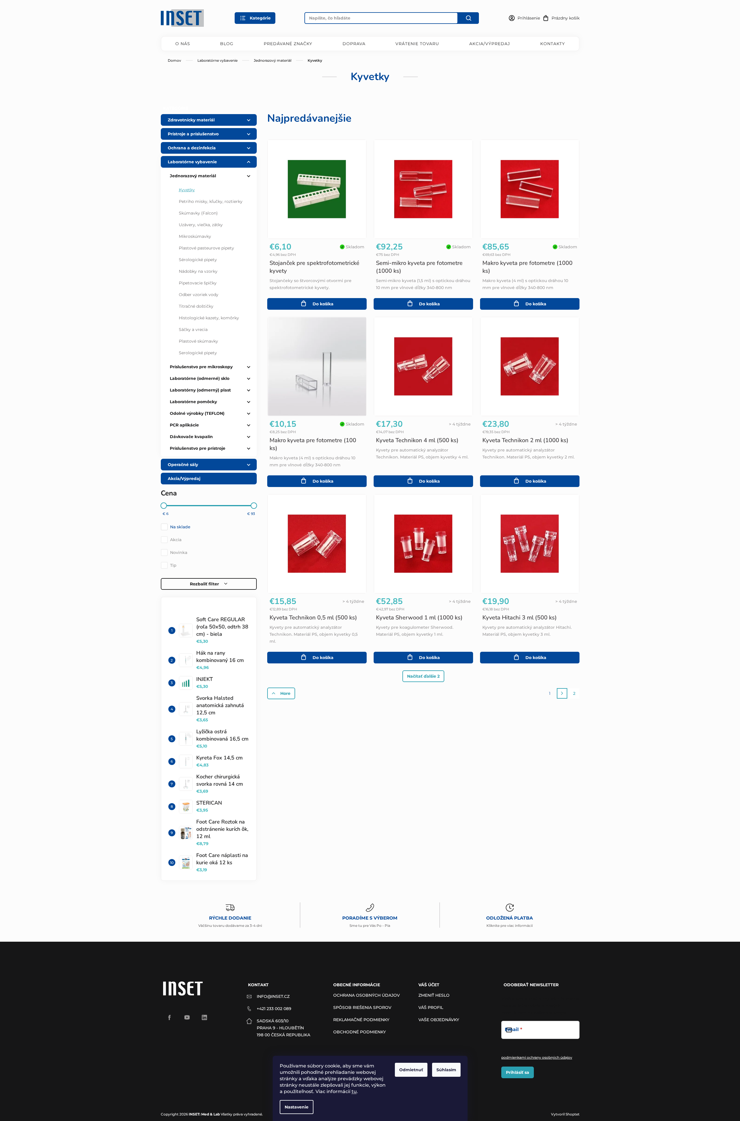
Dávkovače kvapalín (191, 436)
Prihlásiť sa (517, 1072)
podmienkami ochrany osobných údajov (536, 1057)
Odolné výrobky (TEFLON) (197, 413)
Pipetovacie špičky (198, 283)
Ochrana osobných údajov (366, 995)
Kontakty (552, 43)
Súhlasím (446, 1069)
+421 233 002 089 (274, 1008)
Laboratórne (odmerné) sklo (199, 378)
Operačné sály (183, 464)
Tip (173, 565)
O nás (182, 43)
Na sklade (180, 526)
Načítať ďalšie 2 (423, 676)
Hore (285, 693)
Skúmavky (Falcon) (198, 213)
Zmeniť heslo (434, 995)
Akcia (175, 539)
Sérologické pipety (198, 259)
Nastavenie (297, 1107)
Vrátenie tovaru (417, 43)
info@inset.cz (273, 996)
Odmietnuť (411, 1069)
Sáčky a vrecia (193, 329)
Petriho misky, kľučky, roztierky (210, 201)
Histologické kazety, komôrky (209, 317)
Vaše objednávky (438, 1019)
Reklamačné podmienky (361, 1019)
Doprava (354, 43)
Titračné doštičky (196, 306)
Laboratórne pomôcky (193, 401)
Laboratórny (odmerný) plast (200, 390)
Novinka (178, 552)
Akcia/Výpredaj (489, 43)
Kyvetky (187, 189)
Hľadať (468, 18)
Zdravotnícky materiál (191, 120)
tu (354, 1091)
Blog (226, 43)
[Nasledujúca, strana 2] (562, 693)
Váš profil (430, 1007)
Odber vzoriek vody (198, 294)
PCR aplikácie (184, 425)
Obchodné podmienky (359, 1032)
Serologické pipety (198, 352)
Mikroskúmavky (195, 236)
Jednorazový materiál (193, 175)
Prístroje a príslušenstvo (193, 134)
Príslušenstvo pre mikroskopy (201, 366)
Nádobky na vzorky (198, 271)
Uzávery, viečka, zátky (201, 224)
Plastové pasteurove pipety (206, 248)
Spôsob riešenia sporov (362, 1007)
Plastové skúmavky (198, 341)
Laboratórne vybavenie (192, 161)
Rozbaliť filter (204, 584)
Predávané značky (288, 43)
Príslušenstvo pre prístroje (197, 448)
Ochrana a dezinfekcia (192, 147)
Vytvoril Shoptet (565, 1114)
